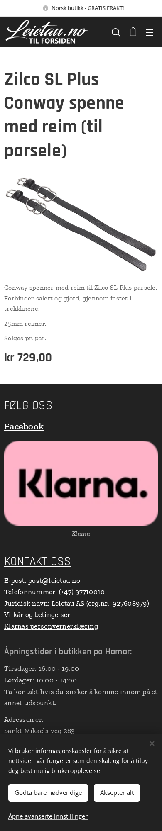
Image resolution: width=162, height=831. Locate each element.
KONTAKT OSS (37, 561)
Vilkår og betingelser (37, 614)
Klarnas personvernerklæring (51, 626)
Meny (149, 32)
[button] (116, 32)
